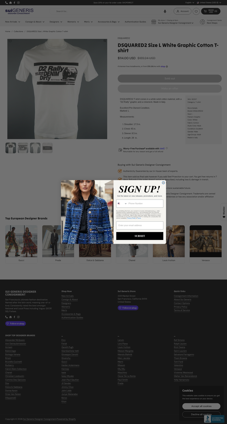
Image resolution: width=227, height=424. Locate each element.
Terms (139, 218)
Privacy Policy (131, 218)
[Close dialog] (163, 182)
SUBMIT (140, 236)
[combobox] (121, 203)
